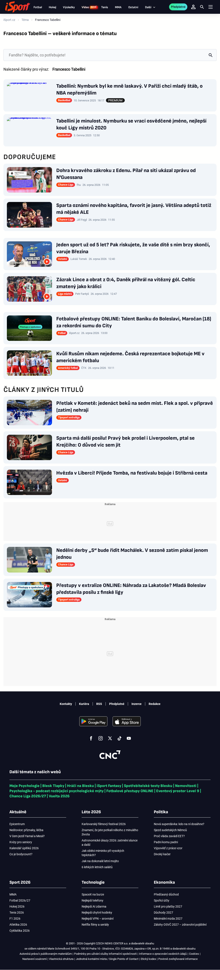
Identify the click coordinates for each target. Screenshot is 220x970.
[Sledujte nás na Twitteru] (110, 738)
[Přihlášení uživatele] (193, 7)
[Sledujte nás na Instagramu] (100, 738)
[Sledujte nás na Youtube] (128, 738)
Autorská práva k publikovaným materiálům (46, 953)
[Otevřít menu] (210, 7)
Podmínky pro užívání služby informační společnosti (105, 953)
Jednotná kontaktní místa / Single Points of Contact (107, 959)
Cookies (194, 953)
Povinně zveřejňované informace (178, 959)
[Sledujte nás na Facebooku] (91, 738)
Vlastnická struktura (61, 959)
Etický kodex (148, 959)
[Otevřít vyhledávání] (202, 7)
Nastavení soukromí (34, 959)
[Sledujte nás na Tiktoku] (119, 738)
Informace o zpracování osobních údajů (163, 953)
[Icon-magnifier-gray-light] (210, 55)
